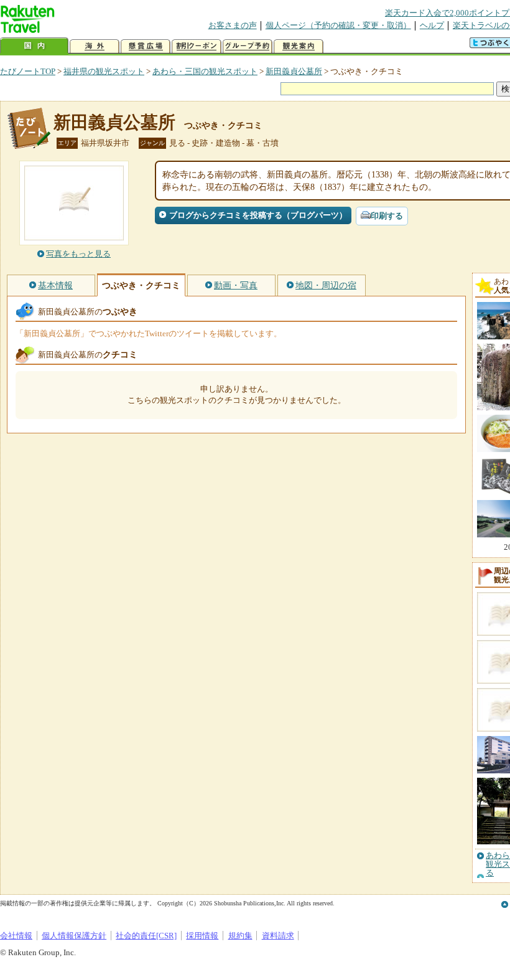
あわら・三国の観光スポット (204, 71)
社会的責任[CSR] (146, 935)
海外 (94, 46)
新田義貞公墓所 (294, 71)
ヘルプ (432, 25)
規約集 (240, 935)
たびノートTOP (27, 71)
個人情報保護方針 (74, 935)
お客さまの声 (232, 25)
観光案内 (298, 46)
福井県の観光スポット (103, 71)
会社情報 (16, 935)
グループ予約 (247, 46)
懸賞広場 (145, 46)
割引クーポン (196, 46)
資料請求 (278, 935)
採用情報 (202, 935)
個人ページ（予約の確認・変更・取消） (338, 25)
